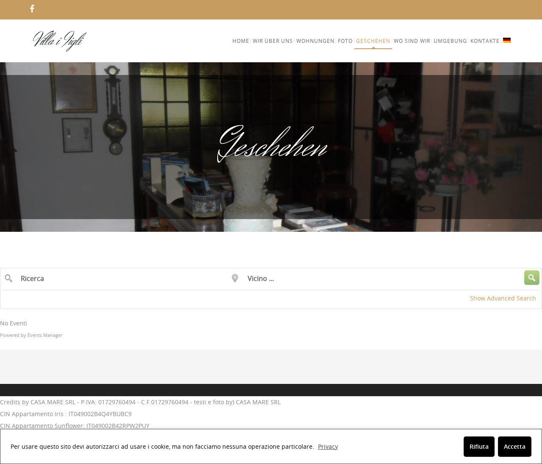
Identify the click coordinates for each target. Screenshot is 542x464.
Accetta (514, 446)
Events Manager (45, 335)
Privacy (328, 446)
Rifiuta (479, 446)
